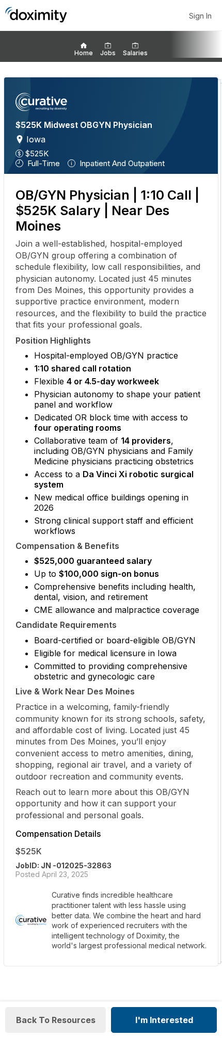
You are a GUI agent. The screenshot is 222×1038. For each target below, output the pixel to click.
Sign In (200, 15)
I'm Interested (164, 1020)
